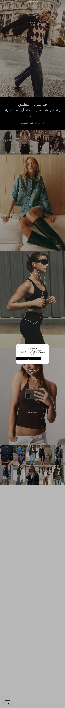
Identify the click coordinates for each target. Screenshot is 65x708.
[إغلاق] (18, 346)
